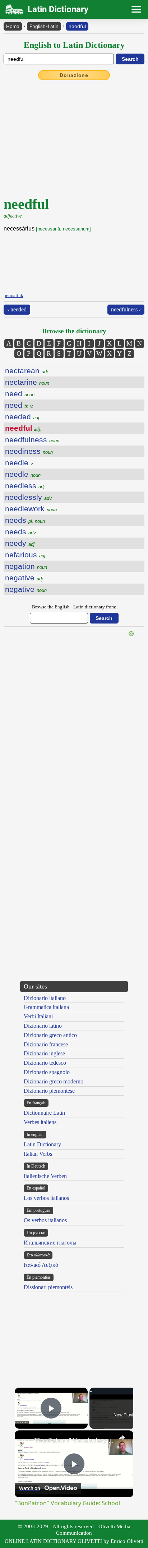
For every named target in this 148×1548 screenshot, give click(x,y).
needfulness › (126, 309)
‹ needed (17, 309)
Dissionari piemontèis (48, 1287)
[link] (24, 1440)
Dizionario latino (43, 1026)
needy (20, 543)
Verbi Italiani (38, 1016)
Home (12, 26)
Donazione (74, 75)
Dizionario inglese (44, 1053)
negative (24, 578)
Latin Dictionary (42, 1144)
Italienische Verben (45, 1176)
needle (19, 462)
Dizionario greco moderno (53, 1081)
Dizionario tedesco (45, 1063)
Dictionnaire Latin (44, 1113)
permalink (13, 295)
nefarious (26, 555)
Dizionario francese (46, 1044)
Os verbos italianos (45, 1220)
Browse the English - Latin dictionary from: (74, 606)
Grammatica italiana (46, 1007)
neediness (29, 451)
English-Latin (44, 26)
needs (25, 520)
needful (77, 26)
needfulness (32, 439)
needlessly (29, 497)
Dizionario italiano (45, 998)
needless (25, 485)
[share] (121, 1437)
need (19, 393)
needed (23, 416)
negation (26, 566)
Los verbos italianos (46, 1198)
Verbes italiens (40, 1122)
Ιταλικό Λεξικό (41, 1265)
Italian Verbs (38, 1154)
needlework (31, 508)
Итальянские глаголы (50, 1242)
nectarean (27, 370)
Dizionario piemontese (49, 1091)
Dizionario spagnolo (47, 1072)
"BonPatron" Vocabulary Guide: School (74, 1440)
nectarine (27, 382)
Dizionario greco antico (50, 1035)
